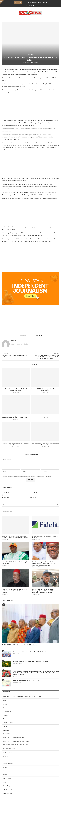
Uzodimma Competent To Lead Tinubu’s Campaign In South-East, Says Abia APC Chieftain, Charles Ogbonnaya (43, 563)
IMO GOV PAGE (7, 734)
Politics (5, 774)
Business (5, 700)
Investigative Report (9, 748)
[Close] (2, 2)
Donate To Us (7, 704)
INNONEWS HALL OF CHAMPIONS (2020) (16, 741)
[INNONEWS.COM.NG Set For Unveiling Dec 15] (6, 683)
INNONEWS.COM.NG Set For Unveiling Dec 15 (26, 681)
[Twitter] (26, 5)
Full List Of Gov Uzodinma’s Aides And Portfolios (20, 645)
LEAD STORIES (7, 752)
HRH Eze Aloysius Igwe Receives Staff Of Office (45, 416)
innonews (26, 62)
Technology (6, 786)
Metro (5, 767)
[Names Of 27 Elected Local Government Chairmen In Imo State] (6, 664)
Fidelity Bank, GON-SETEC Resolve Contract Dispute (45, 536)
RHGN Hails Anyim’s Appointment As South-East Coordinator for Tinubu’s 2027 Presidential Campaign (15, 591)
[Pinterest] (31, 5)
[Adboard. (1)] (30, 273)
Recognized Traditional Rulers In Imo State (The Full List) (29, 652)
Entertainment (7, 711)
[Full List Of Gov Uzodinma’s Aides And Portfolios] (30, 623)
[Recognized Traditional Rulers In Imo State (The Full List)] (6, 654)
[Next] (24, 2)
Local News (6, 760)
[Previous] (23, 2)
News (4, 771)
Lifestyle (5, 756)
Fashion (5, 715)
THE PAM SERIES (8, 789)
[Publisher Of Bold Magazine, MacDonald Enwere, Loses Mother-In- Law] (45, 377)
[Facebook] (24, 5)
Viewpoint (6, 797)
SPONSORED (7, 778)
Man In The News (8, 763)
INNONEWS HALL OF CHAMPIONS (13, 737)
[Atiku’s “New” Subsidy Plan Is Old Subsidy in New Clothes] (15, 551)
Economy (6, 708)
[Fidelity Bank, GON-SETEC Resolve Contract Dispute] (45, 525)
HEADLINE (6, 730)
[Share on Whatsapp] (37, 335)
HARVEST (6, 726)
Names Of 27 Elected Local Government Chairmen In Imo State (30, 661)
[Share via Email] (41, 335)
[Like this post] (31, 335)
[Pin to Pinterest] (36, 335)
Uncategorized (7, 793)
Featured (5, 719)
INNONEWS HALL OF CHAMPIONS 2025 (15, 745)
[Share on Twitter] (34, 335)
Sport (4, 782)
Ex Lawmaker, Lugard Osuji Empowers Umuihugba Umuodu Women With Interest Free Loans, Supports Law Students (44, 591)
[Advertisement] (15, 106)
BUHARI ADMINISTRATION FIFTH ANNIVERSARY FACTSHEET (22, 696)
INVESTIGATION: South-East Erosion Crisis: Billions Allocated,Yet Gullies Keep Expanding (15, 536)
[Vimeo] (36, 5)
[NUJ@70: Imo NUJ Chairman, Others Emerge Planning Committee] (16, 431)
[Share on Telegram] (39, 335)
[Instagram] (29, 5)
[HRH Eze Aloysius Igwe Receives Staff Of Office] (45, 404)
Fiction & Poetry (8, 722)
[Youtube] (33, 5)
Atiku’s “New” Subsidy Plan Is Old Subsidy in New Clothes (15, 562)
